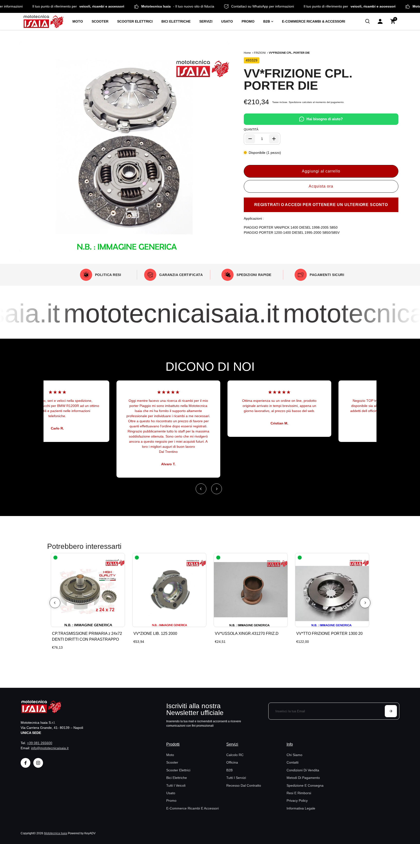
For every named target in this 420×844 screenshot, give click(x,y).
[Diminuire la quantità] (250, 138)
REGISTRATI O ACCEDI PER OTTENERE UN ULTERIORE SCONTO (321, 205)
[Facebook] (25, 763)
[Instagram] (38, 763)
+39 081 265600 (39, 743)
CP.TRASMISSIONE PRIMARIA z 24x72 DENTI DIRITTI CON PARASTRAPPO (87, 636)
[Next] (216, 488)
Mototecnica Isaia (55, 833)
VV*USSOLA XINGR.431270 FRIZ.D (247, 633)
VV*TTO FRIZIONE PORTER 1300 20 (329, 633)
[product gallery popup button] (220, 246)
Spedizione (295, 102)
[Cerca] (367, 21)
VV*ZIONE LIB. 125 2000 (155, 633)
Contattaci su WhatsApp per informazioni (286, 6)
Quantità (251, 129)
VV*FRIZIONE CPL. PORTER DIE (298, 79)
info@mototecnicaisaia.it (50, 748)
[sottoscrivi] (391, 711)
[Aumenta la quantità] (274, 138)
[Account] (380, 21)
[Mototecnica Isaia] (45, 21)
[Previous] (201, 488)
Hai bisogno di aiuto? (324, 119)
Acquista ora (321, 186)
